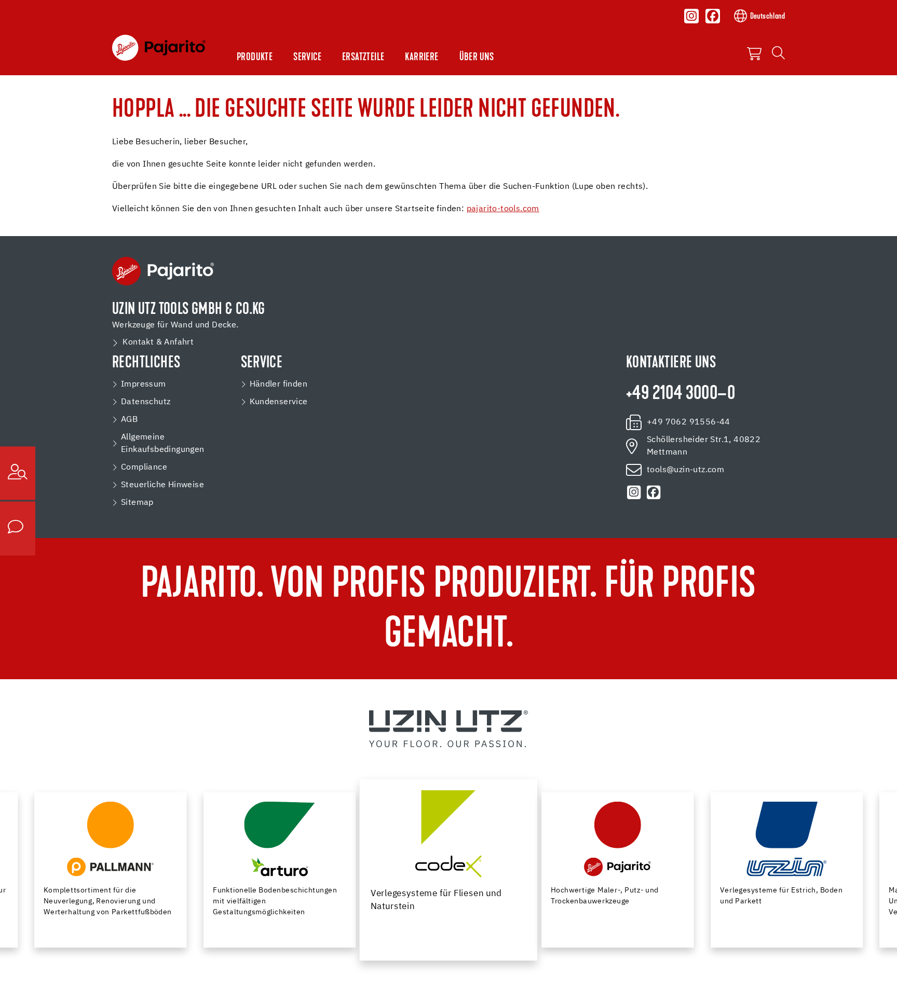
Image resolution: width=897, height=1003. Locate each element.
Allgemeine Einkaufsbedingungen (163, 443)
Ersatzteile (363, 57)
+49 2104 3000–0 (680, 394)
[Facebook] (712, 16)
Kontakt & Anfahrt (158, 342)
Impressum (143, 384)
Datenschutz (145, 402)
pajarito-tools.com (503, 209)
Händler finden (279, 384)
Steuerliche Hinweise (162, 485)
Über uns (476, 57)
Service (307, 57)
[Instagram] (691, 16)
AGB (129, 420)
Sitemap (137, 503)
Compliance (144, 467)
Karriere (421, 57)
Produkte (255, 57)
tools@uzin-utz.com (685, 470)
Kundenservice (279, 402)
